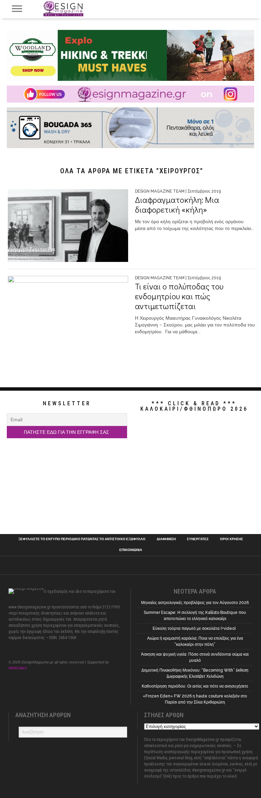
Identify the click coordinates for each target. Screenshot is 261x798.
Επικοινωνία (130, 550)
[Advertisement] (194, 472)
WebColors (17, 668)
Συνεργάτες (198, 539)
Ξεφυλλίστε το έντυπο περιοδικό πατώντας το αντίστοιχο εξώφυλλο (81, 539)
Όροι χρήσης (231, 539)
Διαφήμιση (166, 539)
